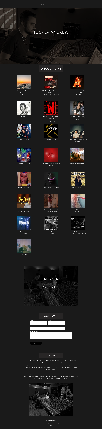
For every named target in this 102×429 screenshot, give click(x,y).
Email (31, 326)
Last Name (50, 320)
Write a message (34, 331)
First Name (32, 320)
